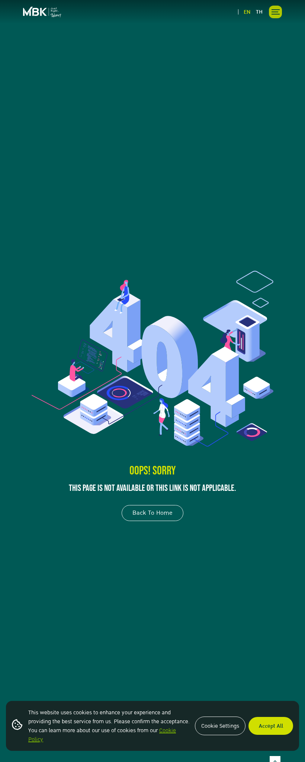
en (247, 11)
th (259, 11)
